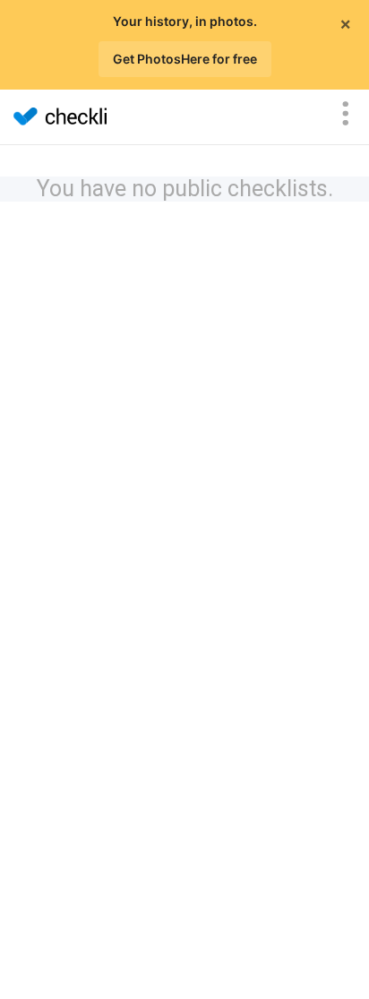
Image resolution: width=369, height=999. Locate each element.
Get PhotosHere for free (185, 58)
